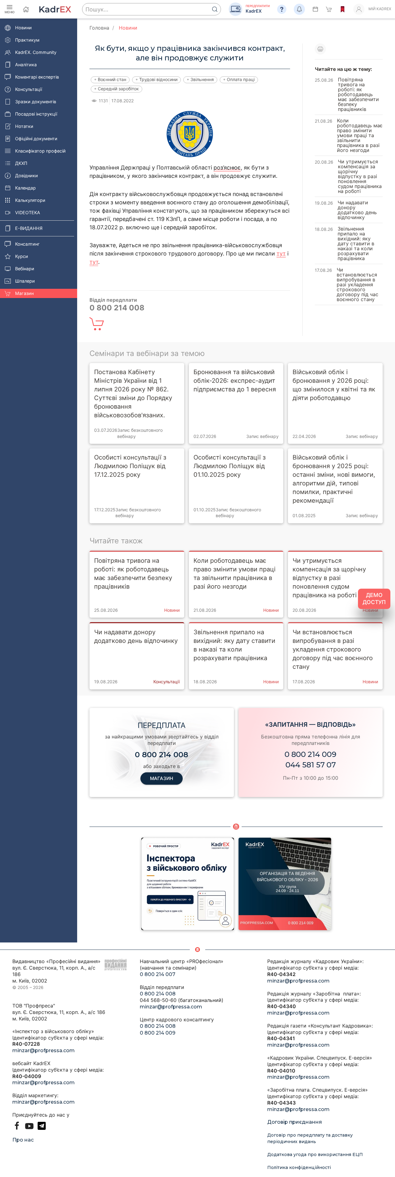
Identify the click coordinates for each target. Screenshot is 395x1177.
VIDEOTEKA (27, 212)
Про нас (23, 1140)
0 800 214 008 (158, 994)
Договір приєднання (294, 1122)
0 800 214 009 (310, 754)
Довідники (26, 175)
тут (281, 253)
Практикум (27, 40)
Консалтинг (27, 244)
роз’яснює (227, 167)
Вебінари (24, 268)
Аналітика (26, 64)
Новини (23, 27)
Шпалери (25, 281)
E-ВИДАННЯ (29, 228)
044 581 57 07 (310, 764)
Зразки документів (35, 101)
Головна (99, 28)
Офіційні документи (36, 138)
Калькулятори (30, 200)
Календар (25, 187)
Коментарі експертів (37, 77)
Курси (21, 256)
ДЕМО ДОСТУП (374, 598)
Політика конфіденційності (299, 1167)
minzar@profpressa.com (43, 1050)
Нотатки (24, 126)
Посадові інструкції (36, 113)
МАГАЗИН (161, 778)
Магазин (24, 293)
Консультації (28, 89)
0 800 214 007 (157, 974)
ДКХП (21, 163)
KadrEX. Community (35, 52)
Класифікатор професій (40, 150)
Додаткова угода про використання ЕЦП (315, 1154)
